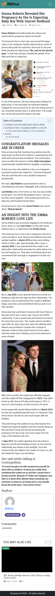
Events (5, 548)
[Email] (23, 515)
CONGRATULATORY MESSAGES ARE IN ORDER (24, 124)
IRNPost (9, 508)
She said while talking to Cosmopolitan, (27, 131)
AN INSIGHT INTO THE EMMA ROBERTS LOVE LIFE (26, 128)
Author (8, 134)
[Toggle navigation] (49, 4)
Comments (14, 137)
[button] (48, 121)
